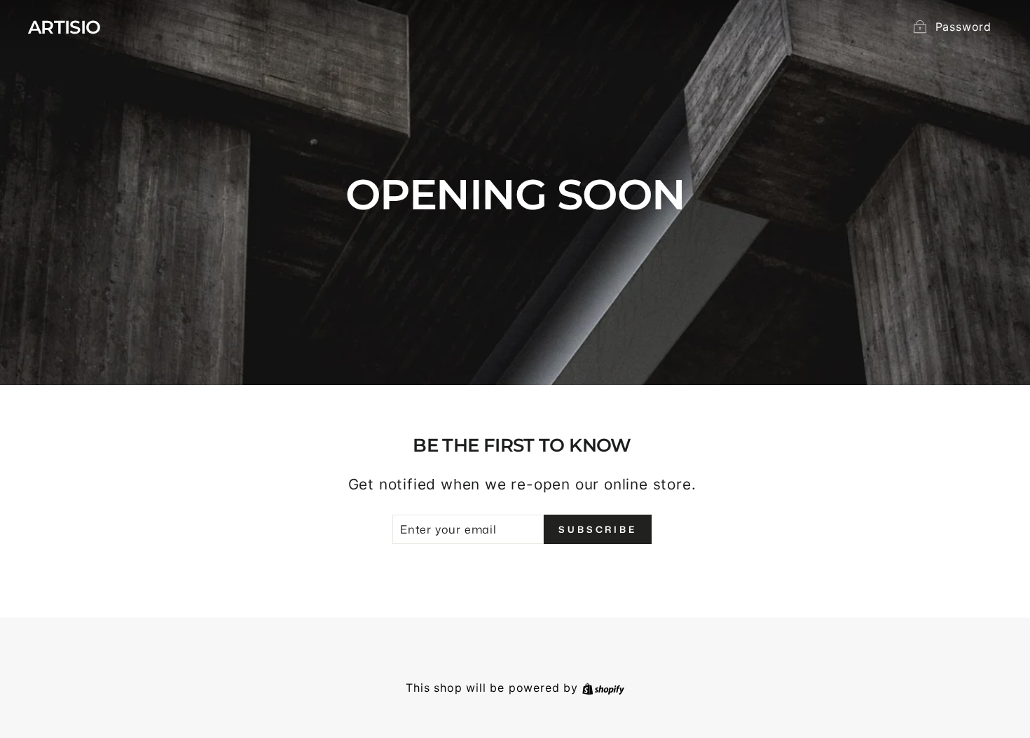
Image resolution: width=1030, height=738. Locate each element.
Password (963, 27)
